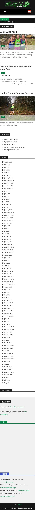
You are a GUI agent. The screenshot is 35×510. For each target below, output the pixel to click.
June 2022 (7, 292)
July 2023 (7, 258)
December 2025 (9, 180)
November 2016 (9, 372)
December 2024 (9, 212)
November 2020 (9, 329)
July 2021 (7, 319)
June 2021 (7, 321)
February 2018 (8, 353)
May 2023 (7, 263)
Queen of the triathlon (11, 139)
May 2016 (7, 383)
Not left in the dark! (10, 144)
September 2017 (9, 359)
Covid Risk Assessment (17, 407)
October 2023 (8, 250)
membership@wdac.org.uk (8, 488)
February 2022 (8, 303)
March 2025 (7, 204)
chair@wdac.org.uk (23, 490)
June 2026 (7, 167)
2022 (9, 22)
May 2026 (7, 170)
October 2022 (8, 282)
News (2, 46)
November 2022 (9, 279)
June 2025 (7, 196)
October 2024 (8, 218)
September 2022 (9, 284)
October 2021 (8, 313)
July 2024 (7, 226)
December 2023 (9, 244)
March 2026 (7, 175)
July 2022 (7, 290)
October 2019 (8, 335)
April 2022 (7, 297)
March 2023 (7, 268)
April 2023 (7, 266)
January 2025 (8, 210)
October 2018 (8, 348)
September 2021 (9, 316)
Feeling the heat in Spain (11, 150)
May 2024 (7, 231)
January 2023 (8, 274)
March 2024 (7, 236)
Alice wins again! (9, 31)
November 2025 (9, 183)
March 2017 (7, 367)
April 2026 (7, 173)
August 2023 (8, 255)
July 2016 (7, 380)
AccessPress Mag (27, 508)
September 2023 (9, 252)
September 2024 (9, 220)
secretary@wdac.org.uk (7, 482)
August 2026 (8, 162)
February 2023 (8, 271)
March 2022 (7, 300)
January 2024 (8, 242)
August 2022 (8, 287)
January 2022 (8, 305)
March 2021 (7, 324)
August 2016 (8, 377)
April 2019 (7, 340)
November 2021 (9, 311)
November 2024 (9, 215)
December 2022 (9, 276)
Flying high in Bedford (10, 142)
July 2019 (7, 337)
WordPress (12, 508)
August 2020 (8, 332)
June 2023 (7, 260)
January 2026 (8, 178)
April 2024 (7, 234)
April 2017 (7, 364)
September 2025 (9, 188)
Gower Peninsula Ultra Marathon (14, 147)
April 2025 (7, 202)
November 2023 (9, 247)
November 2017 (9, 356)
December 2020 (9, 327)
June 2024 (7, 228)
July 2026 (7, 165)
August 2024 (8, 223)
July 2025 (7, 194)
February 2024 (8, 239)
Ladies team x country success (16, 93)
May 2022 (7, 295)
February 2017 (8, 369)
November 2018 (9, 345)
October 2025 (8, 186)
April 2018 (7, 351)
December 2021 (9, 308)
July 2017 (7, 361)
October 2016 (8, 375)
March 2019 (7, 343)
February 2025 (8, 207)
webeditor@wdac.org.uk (7, 496)
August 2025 (8, 191)
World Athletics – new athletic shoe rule (16, 67)
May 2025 (7, 199)
